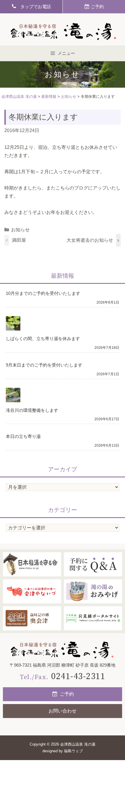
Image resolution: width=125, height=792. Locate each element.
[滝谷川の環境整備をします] (13, 398)
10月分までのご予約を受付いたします (43, 293)
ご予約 (66, 694)
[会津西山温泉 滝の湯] (62, 649)
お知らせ (20, 229)
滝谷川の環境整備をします (32, 410)
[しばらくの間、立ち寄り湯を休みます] (13, 326)
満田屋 (19, 240)
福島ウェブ (73, 751)
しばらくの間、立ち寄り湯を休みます (43, 338)
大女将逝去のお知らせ (90, 240)
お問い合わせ (62, 710)
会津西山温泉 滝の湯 (77, 744)
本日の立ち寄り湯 (23, 436)
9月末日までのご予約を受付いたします (44, 364)
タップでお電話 (33, 6)
